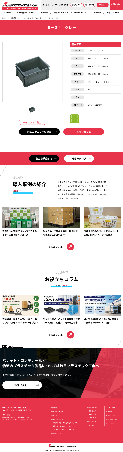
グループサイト (111, 423)
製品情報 (7, 12)
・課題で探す (91, 417)
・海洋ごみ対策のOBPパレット (61, 426)
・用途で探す (91, 411)
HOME (4, 18)
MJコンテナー (39, 18)
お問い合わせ (116, 4)
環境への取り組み (61, 12)
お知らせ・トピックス (113, 420)
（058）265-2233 (11, 420)
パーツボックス (26, 18)
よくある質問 (63, 5)
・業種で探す (91, 414)
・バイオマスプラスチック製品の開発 (63, 429)
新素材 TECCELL (81, 12)
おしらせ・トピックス (50, 5)
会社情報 (97, 12)
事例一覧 (44, 12)
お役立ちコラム (113, 12)
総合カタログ (76, 5)
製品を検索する (89, 5)
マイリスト (102, 5)
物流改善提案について (26, 12)
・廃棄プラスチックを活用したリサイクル (65, 423)
